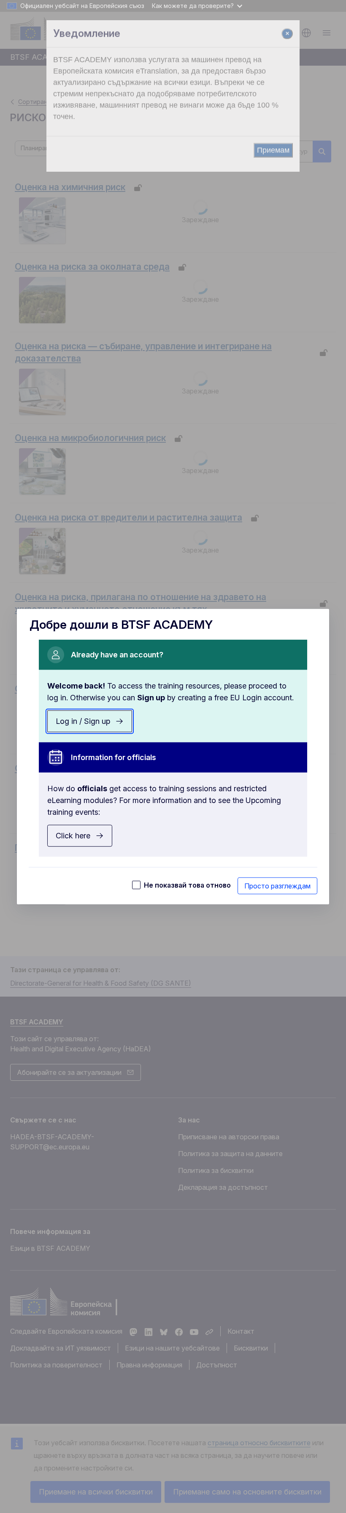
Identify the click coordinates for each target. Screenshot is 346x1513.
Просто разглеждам (277, 886)
